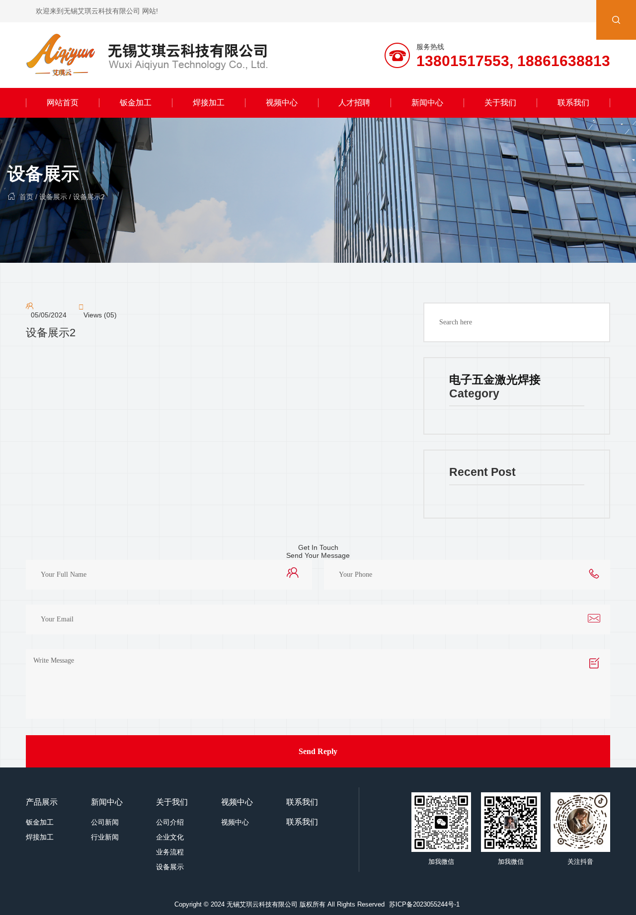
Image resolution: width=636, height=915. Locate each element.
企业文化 (170, 837)
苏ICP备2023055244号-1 (424, 904)
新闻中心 (427, 102)
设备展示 (43, 173)
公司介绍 (170, 822)
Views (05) (100, 315)
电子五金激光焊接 (495, 379)
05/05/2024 (49, 315)
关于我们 (500, 102)
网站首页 (63, 102)
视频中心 (282, 102)
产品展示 (42, 802)
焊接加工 (209, 102)
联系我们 (573, 102)
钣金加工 (136, 102)
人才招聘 (354, 102)
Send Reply (318, 751)
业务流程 (170, 852)
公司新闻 (105, 822)
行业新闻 (105, 837)
